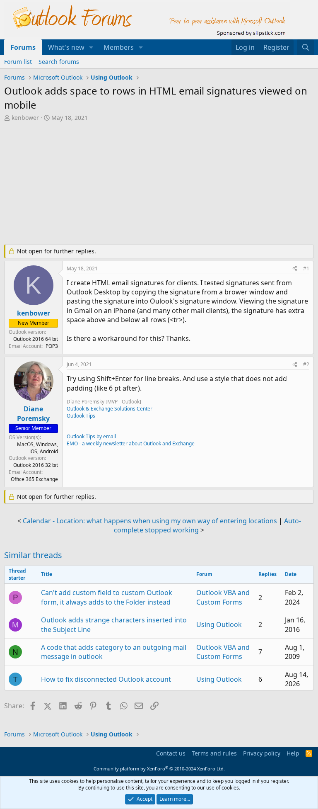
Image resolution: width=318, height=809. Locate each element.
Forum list (18, 62)
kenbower (25, 117)
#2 (306, 364)
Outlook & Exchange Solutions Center (109, 408)
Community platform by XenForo (159, 768)
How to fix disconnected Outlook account (106, 679)
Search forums (59, 62)
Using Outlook (219, 624)
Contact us (171, 753)
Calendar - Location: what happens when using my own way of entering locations (150, 520)
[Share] (294, 269)
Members (119, 47)
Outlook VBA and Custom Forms (223, 597)
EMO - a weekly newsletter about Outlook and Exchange (131, 443)
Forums (23, 47)
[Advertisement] (159, 184)
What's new (66, 47)
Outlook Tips (81, 415)
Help (293, 753)
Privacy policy (261, 753)
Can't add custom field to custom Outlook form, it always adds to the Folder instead (106, 597)
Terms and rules (214, 753)
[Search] (305, 47)
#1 (306, 268)
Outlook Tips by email (91, 436)
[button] (91, 47)
